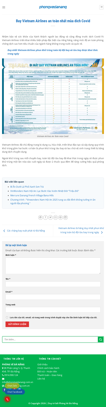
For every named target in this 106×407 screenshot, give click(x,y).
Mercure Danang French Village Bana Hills (32, 195)
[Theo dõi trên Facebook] (4, 390)
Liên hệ (41, 378)
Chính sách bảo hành (48, 368)
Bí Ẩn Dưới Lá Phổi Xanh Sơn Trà (27, 186)
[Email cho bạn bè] (55, 217)
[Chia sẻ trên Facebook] (45, 217)
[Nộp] (100, 339)
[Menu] (3, 7)
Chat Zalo (12, 385)
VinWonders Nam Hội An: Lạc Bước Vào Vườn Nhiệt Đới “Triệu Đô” (44, 191)
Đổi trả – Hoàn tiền (47, 371)
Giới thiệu (42, 364)
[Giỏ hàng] (101, 7)
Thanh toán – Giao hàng (49, 375)
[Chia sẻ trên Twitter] (50, 217)
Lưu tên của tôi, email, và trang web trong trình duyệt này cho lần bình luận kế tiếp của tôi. (53, 317)
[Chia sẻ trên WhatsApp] (40, 217)
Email (9, 291)
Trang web (10, 304)
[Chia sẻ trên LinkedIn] (65, 217)
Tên (8, 279)
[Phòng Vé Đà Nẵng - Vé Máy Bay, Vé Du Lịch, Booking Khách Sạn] (53, 7)
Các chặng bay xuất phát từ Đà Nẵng (25, 230)
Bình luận (11, 255)
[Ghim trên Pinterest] (60, 217)
